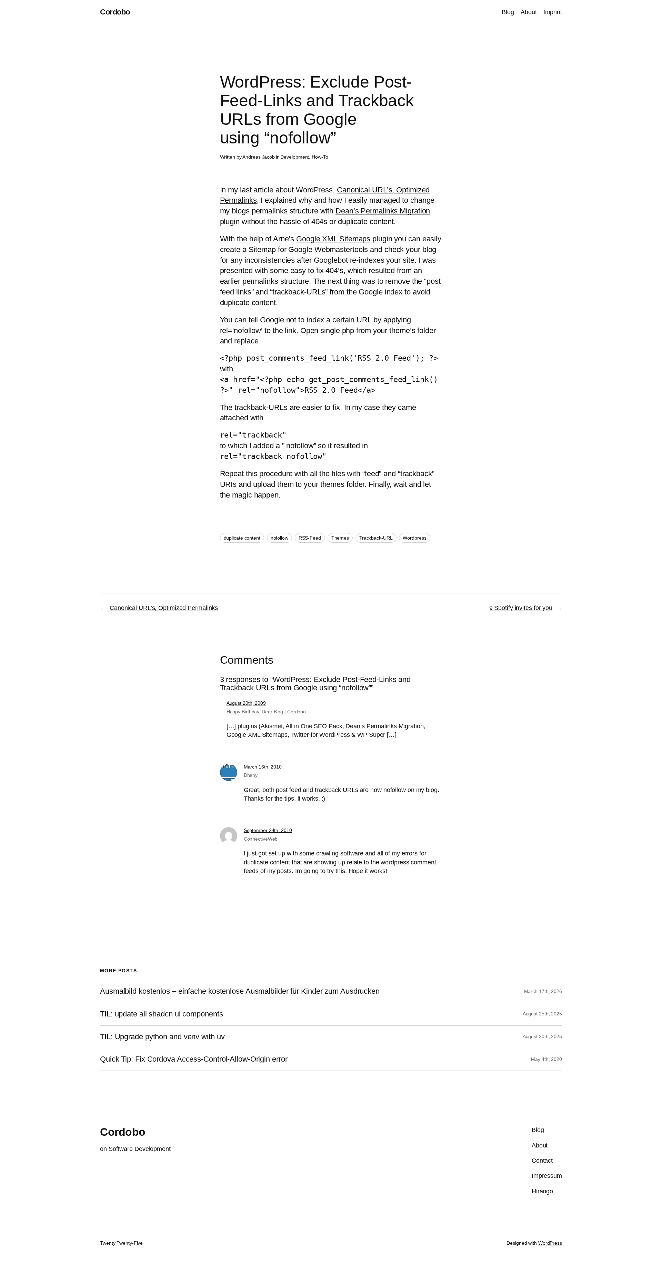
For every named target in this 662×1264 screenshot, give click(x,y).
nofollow (279, 538)
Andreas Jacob (258, 157)
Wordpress (414, 538)
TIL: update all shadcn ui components (161, 1014)
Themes (340, 538)
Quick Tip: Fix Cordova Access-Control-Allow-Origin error (193, 1059)
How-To (320, 157)
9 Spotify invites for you (521, 607)
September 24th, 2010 (268, 830)
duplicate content (242, 538)
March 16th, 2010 (263, 767)
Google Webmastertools (328, 249)
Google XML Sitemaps (333, 238)
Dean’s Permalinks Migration (382, 211)
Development (294, 157)
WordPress (550, 1243)
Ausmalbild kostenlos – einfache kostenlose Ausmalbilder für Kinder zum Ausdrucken (240, 991)
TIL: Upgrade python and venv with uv (162, 1037)
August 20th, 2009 (246, 703)
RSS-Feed (310, 538)
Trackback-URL (376, 538)
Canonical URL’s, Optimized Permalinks (164, 607)
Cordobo (115, 12)
